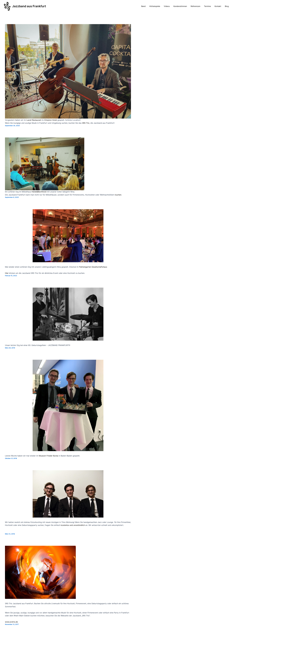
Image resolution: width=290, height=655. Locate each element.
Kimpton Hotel (50, 120)
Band (143, 6)
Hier (6, 273)
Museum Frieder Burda (48, 456)
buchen (118, 195)
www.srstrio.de (11, 622)
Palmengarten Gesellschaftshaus (93, 267)
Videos (167, 6)
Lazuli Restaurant (34, 120)
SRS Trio (85, 123)
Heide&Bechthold (39, 192)
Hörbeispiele (154, 6)
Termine (207, 6)
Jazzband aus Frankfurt (29, 6)
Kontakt (218, 6)
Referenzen (195, 6)
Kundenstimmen (180, 6)
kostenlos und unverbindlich (73, 525)
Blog (227, 6)
